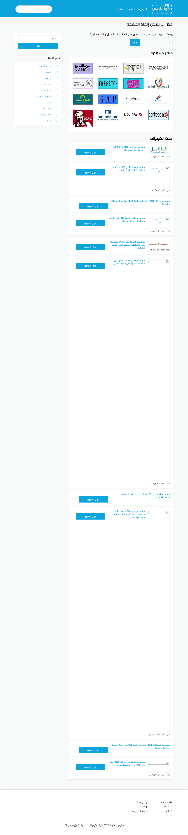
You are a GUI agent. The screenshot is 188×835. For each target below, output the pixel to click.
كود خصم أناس (51, 78)
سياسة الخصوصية (139, 811)
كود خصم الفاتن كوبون (159, 483)
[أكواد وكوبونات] (162, 8)
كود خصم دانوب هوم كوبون (159, 231)
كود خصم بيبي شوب (49, 114)
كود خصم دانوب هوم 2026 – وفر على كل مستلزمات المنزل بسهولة (126, 219)
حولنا (145, 806)
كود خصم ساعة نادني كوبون (159, 190)
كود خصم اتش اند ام (49, 90)
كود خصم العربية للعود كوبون (159, 249)
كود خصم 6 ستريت (50, 72)
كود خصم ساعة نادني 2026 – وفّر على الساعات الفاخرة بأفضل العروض (128, 168)
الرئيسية (142, 9)
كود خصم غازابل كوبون (159, 156)
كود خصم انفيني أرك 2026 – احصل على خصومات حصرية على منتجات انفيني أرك (143, 495)
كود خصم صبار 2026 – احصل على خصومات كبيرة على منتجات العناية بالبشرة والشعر (129, 514)
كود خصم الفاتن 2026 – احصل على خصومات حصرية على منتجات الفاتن (129, 262)
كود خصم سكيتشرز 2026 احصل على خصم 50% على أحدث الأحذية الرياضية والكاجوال (141, 746)
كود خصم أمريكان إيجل (48, 66)
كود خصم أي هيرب (50, 84)
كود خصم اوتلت (51, 102)
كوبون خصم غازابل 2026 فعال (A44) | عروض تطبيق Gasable (128, 148)
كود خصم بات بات (50, 108)
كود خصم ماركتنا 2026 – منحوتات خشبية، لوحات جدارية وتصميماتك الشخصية (140, 202)
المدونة (131, 9)
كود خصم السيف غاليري (47, 96)
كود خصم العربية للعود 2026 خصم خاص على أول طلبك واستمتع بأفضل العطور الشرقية (127, 245)
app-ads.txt (167, 802)
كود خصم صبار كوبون (159, 734)
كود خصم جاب (52, 120)
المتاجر (120, 9)
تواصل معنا (142, 802)
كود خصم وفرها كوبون (159, 774)
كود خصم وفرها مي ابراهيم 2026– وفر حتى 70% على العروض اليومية (127, 763)
